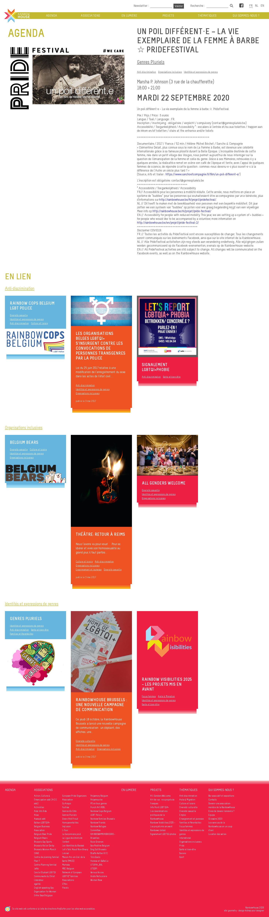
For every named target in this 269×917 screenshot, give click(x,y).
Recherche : (197, 6)
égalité (37, 884)
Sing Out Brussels (98, 849)
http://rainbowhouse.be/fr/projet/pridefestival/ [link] (187, 200)
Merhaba (66, 864)
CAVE (36, 853)
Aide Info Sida (40, 811)
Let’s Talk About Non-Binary (75, 849)
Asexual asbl (40, 818)
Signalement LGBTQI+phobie (163, 834)
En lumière (129, 16)
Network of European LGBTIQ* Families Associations (72, 876)
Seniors (182, 853)
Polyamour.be (96, 799)
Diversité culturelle (85, 741)
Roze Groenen (96, 841)
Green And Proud (70, 818)
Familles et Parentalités (21, 633)
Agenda (51, 16)
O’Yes (64, 884)
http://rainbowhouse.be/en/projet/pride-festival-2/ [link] (168, 223)
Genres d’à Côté (69, 811)
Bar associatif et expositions (221, 795)
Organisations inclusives (170, 72)
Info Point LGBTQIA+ (159, 807)
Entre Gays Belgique (43, 895)
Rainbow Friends (97, 822)
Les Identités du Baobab (73, 845)
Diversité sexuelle (19, 315)
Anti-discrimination (146, 72)
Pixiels (65, 887)
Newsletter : (141, 6)
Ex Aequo (66, 803)
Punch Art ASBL (97, 807)
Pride (181, 845)
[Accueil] (17, 15)
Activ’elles (39, 807)
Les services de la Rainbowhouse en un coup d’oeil (220, 826)
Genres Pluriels (151, 62)
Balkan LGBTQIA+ (42, 822)
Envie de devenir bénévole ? (221, 811)
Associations (90, 16)
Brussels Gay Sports (43, 841)
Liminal (65, 853)
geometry (232, 910)
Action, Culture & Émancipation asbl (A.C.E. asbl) (45, 799)
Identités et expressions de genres (201, 72)
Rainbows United (157, 830)
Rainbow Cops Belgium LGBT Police (32, 305)
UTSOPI (93, 868)
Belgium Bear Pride (43, 834)
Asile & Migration (166, 696)
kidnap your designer (254, 910)
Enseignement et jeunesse (89, 569)
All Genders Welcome (160, 795)
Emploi (182, 815)
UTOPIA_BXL (96, 864)
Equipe (211, 815)
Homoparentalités (70, 822)
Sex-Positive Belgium (100, 845)
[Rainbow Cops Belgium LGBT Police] (35, 342)
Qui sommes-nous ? (246, 16)
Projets (168, 16)
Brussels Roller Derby (44, 845)
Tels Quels (95, 857)
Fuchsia (65, 807)
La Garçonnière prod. (71, 834)
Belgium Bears (24, 442)
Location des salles (217, 834)
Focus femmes (149, 696)
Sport (181, 857)
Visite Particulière (98, 876)
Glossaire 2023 (215, 818)
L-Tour (65, 830)
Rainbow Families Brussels (102, 818)
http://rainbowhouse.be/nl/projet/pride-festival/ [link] (182, 211)
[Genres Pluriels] (35, 662)
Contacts (212, 799)
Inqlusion (66, 826)
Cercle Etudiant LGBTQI (45, 872)
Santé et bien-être (172, 376)
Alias (36, 815)
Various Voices (97, 872)
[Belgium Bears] (35, 473)
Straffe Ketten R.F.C (99, 853)
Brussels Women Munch (45, 849)
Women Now (96, 880)
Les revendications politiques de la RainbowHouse (158, 815)
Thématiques (207, 16)
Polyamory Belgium (99, 795)
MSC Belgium (68, 868)
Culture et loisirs (39, 323)
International (185, 838)
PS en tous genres (98, 803)
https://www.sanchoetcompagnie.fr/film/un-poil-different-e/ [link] (203, 174)
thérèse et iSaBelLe (99, 861)
